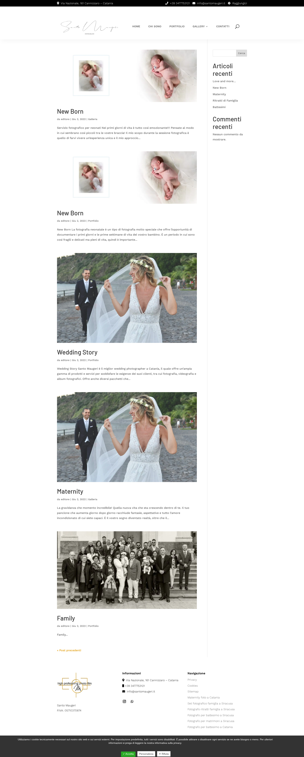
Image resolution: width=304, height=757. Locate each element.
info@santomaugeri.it (211, 3)
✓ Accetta (128, 753)
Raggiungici (239, 3)
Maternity (70, 491)
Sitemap (193, 691)
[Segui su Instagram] (124, 701)
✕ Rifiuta (164, 753)
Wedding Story (77, 352)
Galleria (92, 119)
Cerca (241, 53)
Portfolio (177, 26)
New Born (70, 111)
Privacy (192, 679)
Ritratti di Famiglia (225, 100)
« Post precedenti (69, 650)
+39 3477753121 (180, 3)
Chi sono (154, 26)
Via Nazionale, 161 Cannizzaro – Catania (151, 680)
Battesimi (219, 107)
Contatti (222, 26)
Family (66, 618)
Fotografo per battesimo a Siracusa (211, 715)
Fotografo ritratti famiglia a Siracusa (211, 709)
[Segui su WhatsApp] (132, 701)
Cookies (193, 685)
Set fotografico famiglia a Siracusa (210, 703)
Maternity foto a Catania (204, 697)
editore (65, 119)
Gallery (199, 26)
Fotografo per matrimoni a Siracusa (211, 721)
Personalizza (146, 753)
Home (136, 26)
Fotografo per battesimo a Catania (210, 727)
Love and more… (224, 81)
